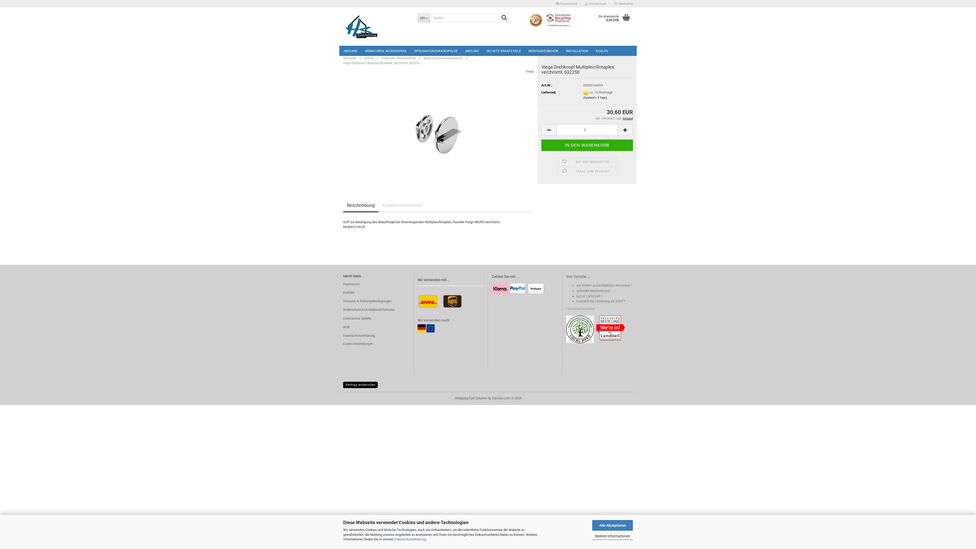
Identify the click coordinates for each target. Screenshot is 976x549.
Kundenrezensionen (402, 205)
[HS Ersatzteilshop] (376, 27)
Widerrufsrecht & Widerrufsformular (369, 310)
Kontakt (348, 292)
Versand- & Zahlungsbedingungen (367, 301)
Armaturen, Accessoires (385, 51)
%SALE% (602, 51)
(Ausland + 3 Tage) (595, 97)
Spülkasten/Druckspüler (436, 51)
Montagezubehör (543, 51)
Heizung (350, 51)
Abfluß (472, 51)
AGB (346, 327)
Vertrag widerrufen (360, 385)
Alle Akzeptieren (612, 525)
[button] (566, 4)
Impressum (351, 284)
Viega (530, 71)
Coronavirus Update (357, 318)
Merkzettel (625, 4)
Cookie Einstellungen (358, 344)
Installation (577, 51)
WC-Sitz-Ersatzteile (503, 51)
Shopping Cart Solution (471, 398)
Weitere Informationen (612, 536)
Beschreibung (361, 205)
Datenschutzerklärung (410, 539)
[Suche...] (504, 18)
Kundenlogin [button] (597, 4)
